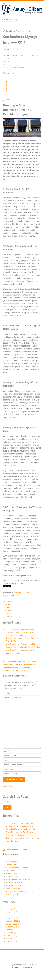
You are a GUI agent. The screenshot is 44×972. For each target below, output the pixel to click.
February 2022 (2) (13, 921)
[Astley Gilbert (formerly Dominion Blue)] (22, 10)
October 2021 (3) (13, 927)
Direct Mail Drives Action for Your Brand (22, 829)
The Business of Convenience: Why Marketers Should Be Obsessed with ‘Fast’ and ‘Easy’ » (19, 667)
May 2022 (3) (11, 915)
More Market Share (21, 592)
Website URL (8, 769)
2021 (8, 604)
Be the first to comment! (16, 67)
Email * (6, 760)
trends (8, 607)
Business (9, 601)
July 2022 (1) (11, 909)
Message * (7, 693)
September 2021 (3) (14, 930)
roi (7, 613)
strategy (9, 610)
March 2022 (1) (12, 918)
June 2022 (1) (11, 912)
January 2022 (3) (13, 924)
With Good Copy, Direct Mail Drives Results (23, 826)
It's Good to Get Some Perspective (20, 629)
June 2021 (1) (11, 935)
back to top (7, 786)
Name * (6, 751)
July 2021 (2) (11, 933)
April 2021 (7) (11, 941)
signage (9, 616)
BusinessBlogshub (10, 49)
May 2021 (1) (11, 938)
